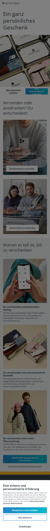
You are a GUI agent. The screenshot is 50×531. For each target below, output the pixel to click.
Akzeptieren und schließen (25, 510)
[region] (25, 505)
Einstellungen (25, 526)
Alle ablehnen (25, 517)
